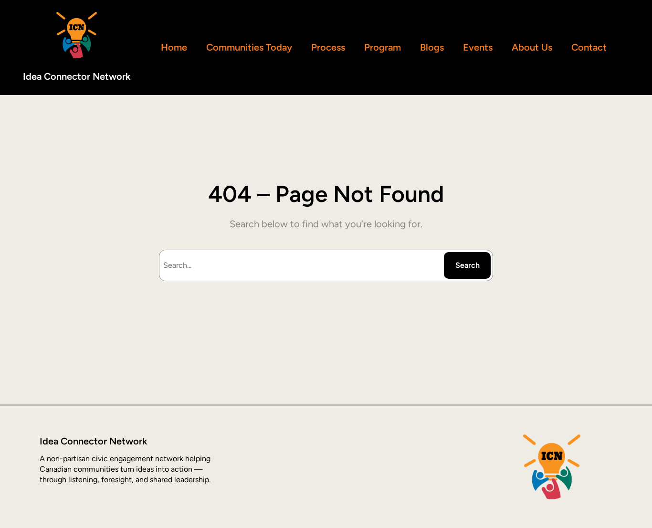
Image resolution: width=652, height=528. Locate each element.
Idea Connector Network (76, 76)
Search (467, 265)
